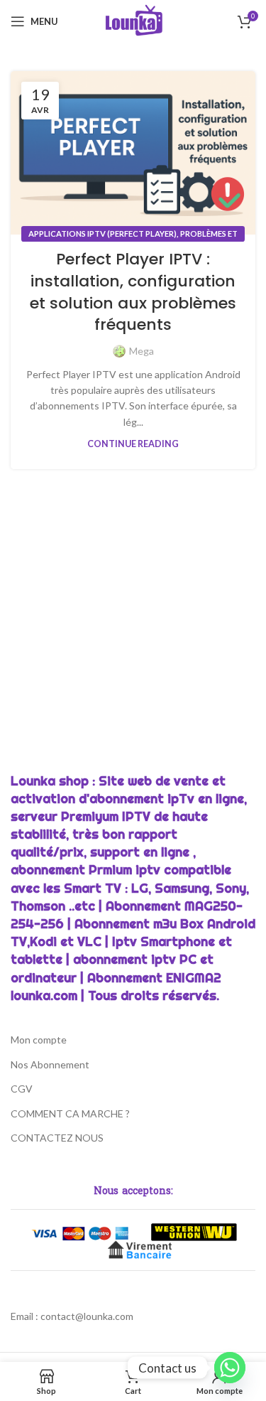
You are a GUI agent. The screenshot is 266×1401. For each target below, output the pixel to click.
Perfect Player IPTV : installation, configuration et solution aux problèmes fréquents (133, 292)
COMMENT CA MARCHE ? (70, 1113)
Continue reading (133, 444)
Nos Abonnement (50, 1064)
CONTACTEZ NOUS (57, 1138)
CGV (22, 1089)
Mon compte (39, 1040)
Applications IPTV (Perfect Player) (102, 233)
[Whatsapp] (229, 1367)
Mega (141, 351)
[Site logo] (133, 20)
